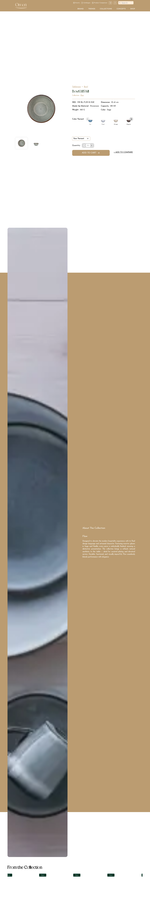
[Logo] (21, 5)
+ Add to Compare (123, 152)
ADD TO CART (89, 153)
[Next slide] (131, 119)
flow (82, 95)
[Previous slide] (88, 119)
